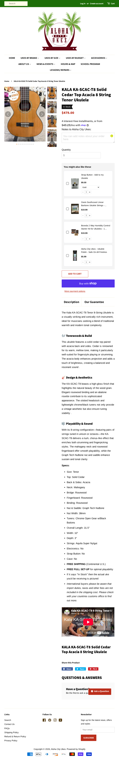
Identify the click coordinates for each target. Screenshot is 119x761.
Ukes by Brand (29, 57)
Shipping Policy (11, 732)
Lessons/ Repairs (60, 70)
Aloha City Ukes (58, 749)
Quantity (66, 149)
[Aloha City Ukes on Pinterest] (49, 721)
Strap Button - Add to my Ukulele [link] (92, 176)
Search (7, 720)
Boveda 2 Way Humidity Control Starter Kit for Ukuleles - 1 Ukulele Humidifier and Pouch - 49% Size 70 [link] (95, 227)
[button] (52, 93)
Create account (96, 3)
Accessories (98, 57)
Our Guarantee (94, 302)
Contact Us (9, 724)
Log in (82, 3)
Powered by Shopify (76, 749)
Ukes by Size (52, 57)
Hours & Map (68, 64)
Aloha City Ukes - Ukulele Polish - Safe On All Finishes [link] (94, 250)
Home (12, 57)
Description (71, 302)
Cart (113, 3)
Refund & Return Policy (15, 736)
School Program (90, 64)
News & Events (45, 64)
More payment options (74, 291)
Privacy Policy (10, 740)
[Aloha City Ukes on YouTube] (60, 721)
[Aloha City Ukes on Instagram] (55, 721)
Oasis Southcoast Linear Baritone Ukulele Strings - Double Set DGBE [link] (92, 204)
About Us (23, 64)
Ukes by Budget (75, 57)
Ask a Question (101, 691)
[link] (75, 183)
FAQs (7, 728)
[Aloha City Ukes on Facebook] (44, 721)
